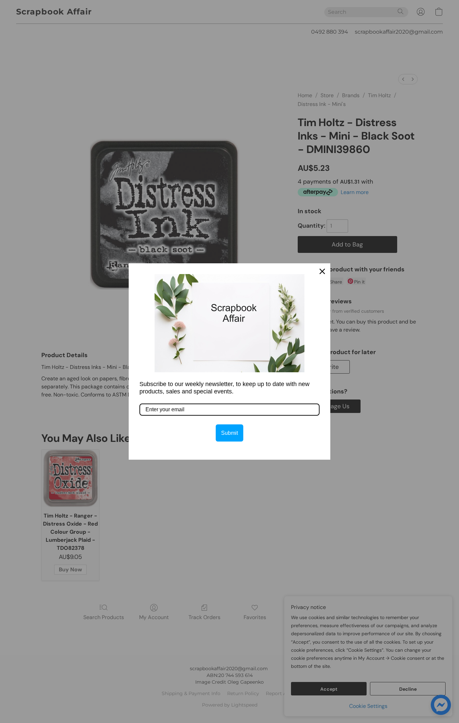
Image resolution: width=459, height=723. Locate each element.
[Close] (322, 271)
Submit (229, 433)
